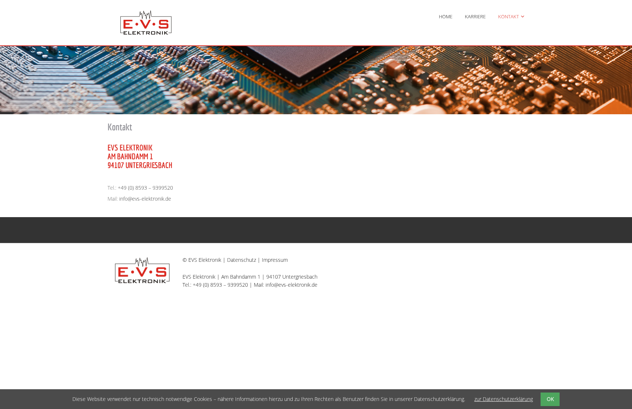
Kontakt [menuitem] (508, 16)
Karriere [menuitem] (475, 16)
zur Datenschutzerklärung (503, 398)
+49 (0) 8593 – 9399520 (145, 187)
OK (550, 398)
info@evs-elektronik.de (145, 198)
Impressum (275, 259)
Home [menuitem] (445, 16)
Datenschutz (241, 259)
